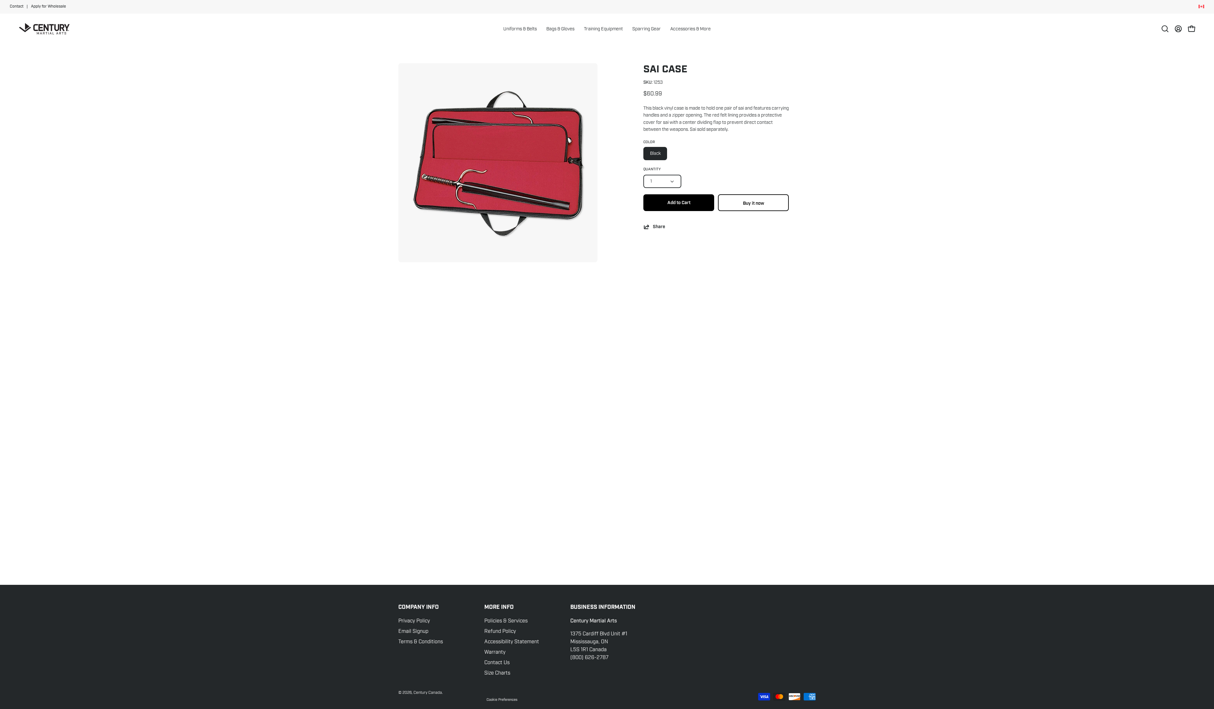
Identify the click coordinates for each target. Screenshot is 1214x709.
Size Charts (497, 673)
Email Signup (413, 631)
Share (659, 227)
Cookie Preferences (502, 699)
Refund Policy (500, 631)
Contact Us (497, 662)
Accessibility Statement (511, 642)
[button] (560, 29)
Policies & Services (506, 621)
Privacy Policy (414, 621)
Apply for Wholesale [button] (48, 6)
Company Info (418, 607)
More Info (499, 607)
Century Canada (428, 692)
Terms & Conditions (420, 642)
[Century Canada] (44, 28)
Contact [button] (16, 6)
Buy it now (753, 203)
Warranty (495, 652)
